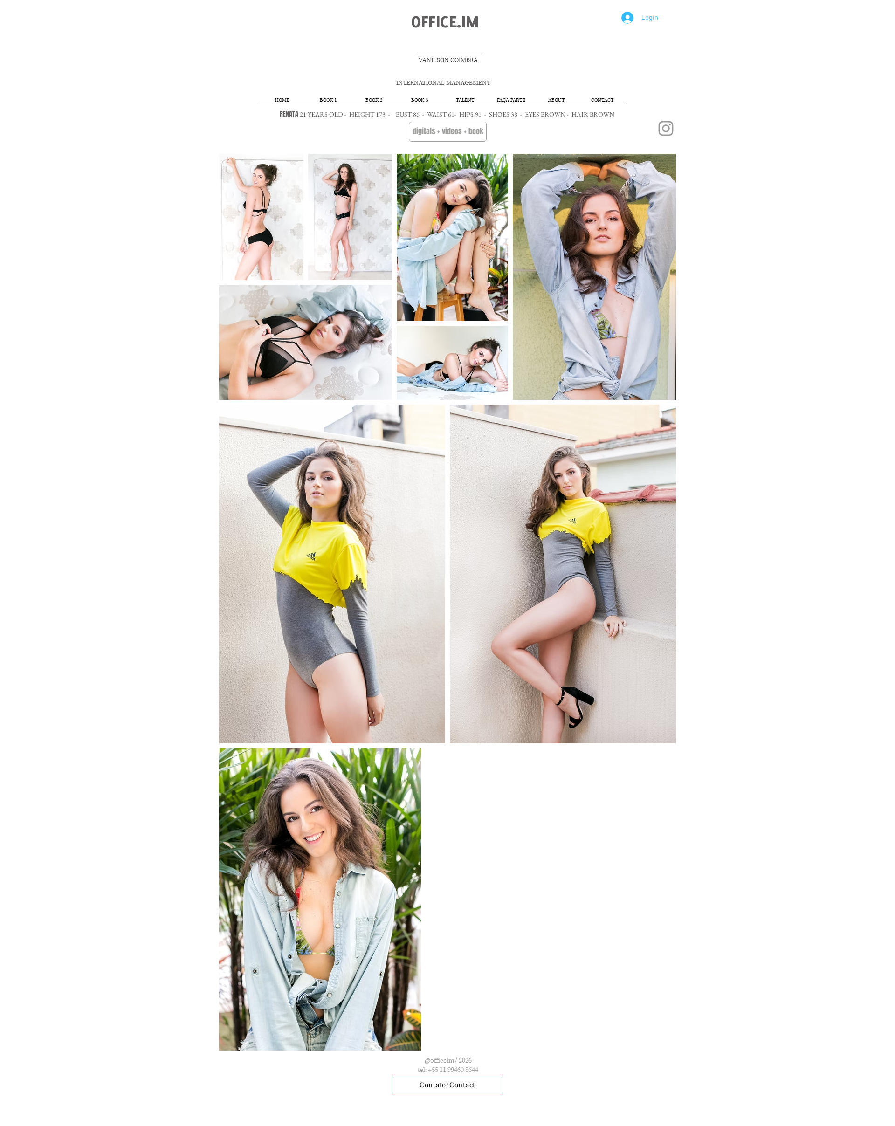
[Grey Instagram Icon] (666, 128)
